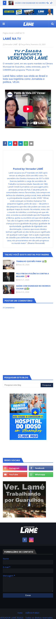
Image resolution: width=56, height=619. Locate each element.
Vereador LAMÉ (11, 44)
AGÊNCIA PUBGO (32, 613)
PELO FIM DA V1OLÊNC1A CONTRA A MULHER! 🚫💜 (32, 275)
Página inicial (8, 33)
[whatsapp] (41, 474)
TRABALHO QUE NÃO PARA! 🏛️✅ (31, 261)
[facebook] (41, 468)
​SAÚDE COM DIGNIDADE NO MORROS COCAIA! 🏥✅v (33, 287)
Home (20, 613)
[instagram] (15, 468)
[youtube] (15, 474)
